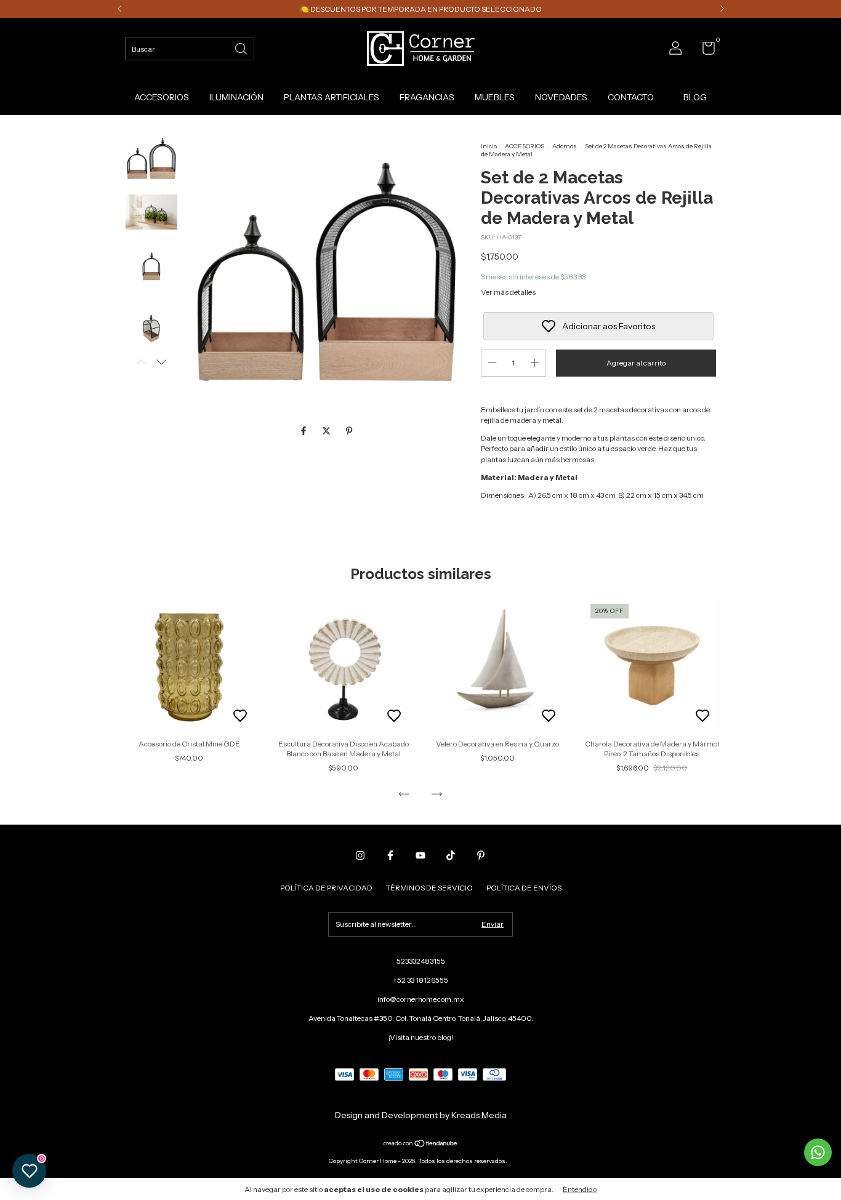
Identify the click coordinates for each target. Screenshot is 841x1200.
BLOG (695, 97)
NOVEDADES (561, 97)
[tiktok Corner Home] (451, 855)
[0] (704, 51)
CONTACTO (631, 97)
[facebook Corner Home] (390, 855)
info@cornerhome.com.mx (420, 999)
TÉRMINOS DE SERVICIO (429, 887)
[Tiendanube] (420, 1144)
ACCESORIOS (161, 97)
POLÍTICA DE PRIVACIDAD (326, 887)
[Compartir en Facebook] (304, 431)
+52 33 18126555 (420, 980)
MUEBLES (495, 97)
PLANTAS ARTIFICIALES (331, 97)
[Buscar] (242, 48)
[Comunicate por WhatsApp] (818, 1152)
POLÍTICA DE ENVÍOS (523, 887)
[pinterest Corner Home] (481, 855)
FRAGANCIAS (427, 97)
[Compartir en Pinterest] (349, 431)
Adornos (564, 146)
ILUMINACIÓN (236, 97)
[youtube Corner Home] (420, 855)
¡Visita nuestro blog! (420, 1037)
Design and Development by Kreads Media (421, 1115)
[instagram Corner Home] (360, 855)
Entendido (580, 1189)
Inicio (489, 146)
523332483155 (420, 961)
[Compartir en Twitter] (327, 431)
